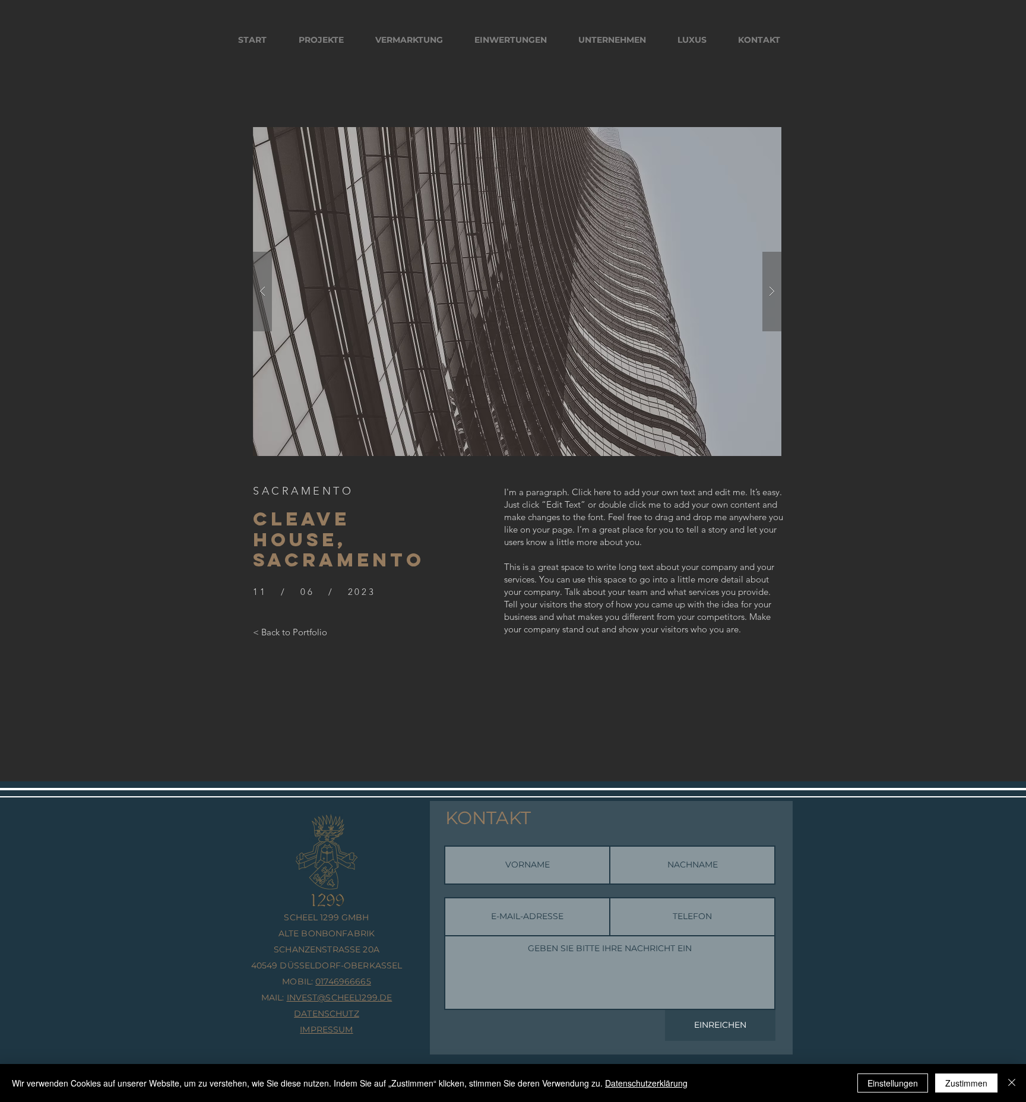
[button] (517, 291)
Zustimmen (966, 1083)
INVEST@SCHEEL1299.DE (339, 997)
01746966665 (343, 981)
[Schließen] (1012, 1083)
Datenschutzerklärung (646, 1083)
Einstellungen (892, 1083)
